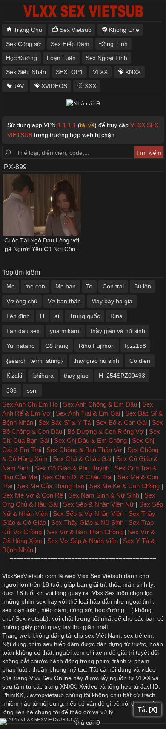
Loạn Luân (61, 57)
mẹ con (35, 286)
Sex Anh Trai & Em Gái (88, 413)
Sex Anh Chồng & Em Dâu (100, 404)
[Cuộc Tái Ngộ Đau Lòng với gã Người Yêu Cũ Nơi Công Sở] (42, 205)
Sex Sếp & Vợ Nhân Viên (88, 513)
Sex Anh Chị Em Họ (30, 404)
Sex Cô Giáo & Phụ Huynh (72, 468)
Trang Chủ (28, 29)
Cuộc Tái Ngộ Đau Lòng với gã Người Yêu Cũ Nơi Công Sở (41, 245)
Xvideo (88, 686)
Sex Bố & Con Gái (121, 422)
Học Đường (21, 57)
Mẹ (10, 286)
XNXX (133, 71)
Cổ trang (57, 345)
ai (56, 316)
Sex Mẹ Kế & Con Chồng (124, 486)
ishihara (43, 375)
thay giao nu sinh (96, 360)
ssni (32, 390)
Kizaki (14, 375)
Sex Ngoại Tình (106, 57)
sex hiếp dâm (61, 644)
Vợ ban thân (64, 301)
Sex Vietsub (76, 29)
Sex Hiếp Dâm (70, 43)
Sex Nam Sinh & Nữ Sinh (103, 495)
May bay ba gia (111, 301)
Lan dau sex (23, 330)
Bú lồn (142, 286)
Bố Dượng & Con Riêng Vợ (105, 431)
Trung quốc (84, 316)
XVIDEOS (54, 86)
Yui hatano (20, 345)
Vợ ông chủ (21, 301)
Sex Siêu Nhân (26, 71)
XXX (90, 86)
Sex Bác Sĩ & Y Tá (64, 422)
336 (11, 390)
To (89, 286)
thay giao (76, 375)
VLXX (100, 71)
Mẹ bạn (65, 286)
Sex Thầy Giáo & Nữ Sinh (87, 522)
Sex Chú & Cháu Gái (82, 458)
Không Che (124, 29)
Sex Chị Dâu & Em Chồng (90, 440)
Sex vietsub (30, 618)
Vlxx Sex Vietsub (99, 575)
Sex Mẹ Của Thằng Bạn (50, 486)
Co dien (139, 360)
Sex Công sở (23, 43)
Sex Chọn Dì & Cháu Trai (77, 477)
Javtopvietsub (45, 695)
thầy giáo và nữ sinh (118, 330)
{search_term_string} (34, 360)
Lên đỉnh (18, 316)
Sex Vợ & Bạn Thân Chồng (85, 531)
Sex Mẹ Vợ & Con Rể (32, 495)
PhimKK (12, 695)
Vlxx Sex (103, 592)
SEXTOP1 (69, 71)
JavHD (149, 686)
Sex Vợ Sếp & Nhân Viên (82, 540)
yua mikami (65, 330)
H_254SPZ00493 (122, 375)
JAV (19, 86)
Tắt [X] (147, 709)
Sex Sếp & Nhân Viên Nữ (98, 504)
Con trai (113, 286)
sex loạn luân (20, 610)
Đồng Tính (113, 43)
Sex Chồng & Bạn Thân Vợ (84, 449)
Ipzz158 (135, 345)
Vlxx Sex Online (50, 678)
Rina (116, 316)
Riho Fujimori (96, 345)
